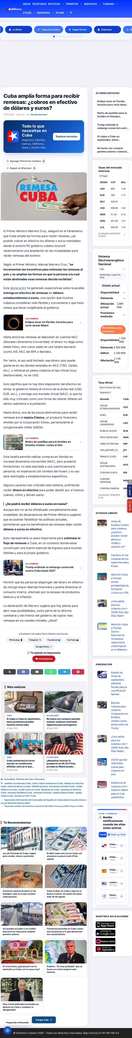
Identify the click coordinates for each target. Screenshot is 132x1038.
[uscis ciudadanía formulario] (103, 784)
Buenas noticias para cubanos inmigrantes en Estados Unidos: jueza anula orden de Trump (119, 715)
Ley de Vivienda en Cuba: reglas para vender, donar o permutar (19, 854)
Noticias (54, 3)
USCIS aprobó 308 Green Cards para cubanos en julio (119, 767)
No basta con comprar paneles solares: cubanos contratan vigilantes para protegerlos (112, 150)
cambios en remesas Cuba (17, 783)
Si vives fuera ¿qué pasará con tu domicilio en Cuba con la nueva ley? (21, 968)
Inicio (26, 3)
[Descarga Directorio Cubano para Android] (105, 935)
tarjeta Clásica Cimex (63, 792)
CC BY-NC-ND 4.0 (108, 1032)
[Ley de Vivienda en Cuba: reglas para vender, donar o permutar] (22, 838)
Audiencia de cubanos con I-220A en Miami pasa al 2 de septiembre (119, 790)
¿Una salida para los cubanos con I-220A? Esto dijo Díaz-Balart (120, 608)
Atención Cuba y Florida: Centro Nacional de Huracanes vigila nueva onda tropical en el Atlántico (119, 637)
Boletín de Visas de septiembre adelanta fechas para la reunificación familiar (119, 683)
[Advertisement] (66, 64)
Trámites (72, 3)
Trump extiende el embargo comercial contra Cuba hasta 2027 (112, 126)
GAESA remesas (40, 786)
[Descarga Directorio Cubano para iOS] (105, 927)
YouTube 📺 (73, 640)
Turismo (108, 3)
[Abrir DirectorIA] (8, 1030)
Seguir (113, 834)
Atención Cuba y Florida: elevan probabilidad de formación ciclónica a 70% (120, 583)
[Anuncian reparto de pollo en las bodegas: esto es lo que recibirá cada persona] (22, 876)
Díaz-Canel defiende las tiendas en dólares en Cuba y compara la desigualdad (21, 1007)
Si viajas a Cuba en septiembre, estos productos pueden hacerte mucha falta (112, 138)
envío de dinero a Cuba (18, 786)
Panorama (39, 779)
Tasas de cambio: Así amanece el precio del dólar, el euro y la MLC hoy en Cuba (43, 806)
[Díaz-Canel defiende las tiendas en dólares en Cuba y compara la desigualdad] (22, 989)
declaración (18, 288)
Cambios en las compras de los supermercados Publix (120, 561)
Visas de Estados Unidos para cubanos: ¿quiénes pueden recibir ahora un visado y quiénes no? (120, 534)
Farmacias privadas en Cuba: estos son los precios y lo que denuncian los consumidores (65, 931)
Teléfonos (39, 3)
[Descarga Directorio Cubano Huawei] (105, 951)
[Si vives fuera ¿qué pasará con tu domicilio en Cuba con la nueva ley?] (22, 951)
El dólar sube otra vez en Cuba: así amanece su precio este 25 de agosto (64, 856)
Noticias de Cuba (24, 779)
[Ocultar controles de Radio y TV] (129, 482)
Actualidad (9, 779)
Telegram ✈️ (35, 640)
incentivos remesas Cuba (62, 786)
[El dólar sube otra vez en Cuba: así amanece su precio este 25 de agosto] (66, 838)
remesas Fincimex (42, 792)
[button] (129, 490)
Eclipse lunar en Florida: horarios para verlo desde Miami (112, 103)
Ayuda (60, 12)
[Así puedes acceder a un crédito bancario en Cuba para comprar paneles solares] (22, 914)
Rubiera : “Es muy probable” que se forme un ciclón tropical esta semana (64, 969)
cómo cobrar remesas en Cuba (47, 783)
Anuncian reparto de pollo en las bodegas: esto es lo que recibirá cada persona (19, 894)
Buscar (71, 13)
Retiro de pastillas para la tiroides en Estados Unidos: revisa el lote (112, 114)
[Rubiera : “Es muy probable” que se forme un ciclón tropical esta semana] (66, 951)
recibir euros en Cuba (29, 789)
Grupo (123, 834)
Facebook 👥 (54, 640)
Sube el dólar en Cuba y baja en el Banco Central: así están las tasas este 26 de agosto (64, 894)
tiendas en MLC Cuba (25, 796)
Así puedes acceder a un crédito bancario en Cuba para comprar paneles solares (19, 931)
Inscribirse (103, 834)
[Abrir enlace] (103, 523)
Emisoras (43, 12)
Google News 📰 (44, 646)
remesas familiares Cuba (19, 792)
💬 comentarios (43, 658)
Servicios (90, 3)
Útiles (27, 12)
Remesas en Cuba (50, 789)
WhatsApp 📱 (16, 640)
